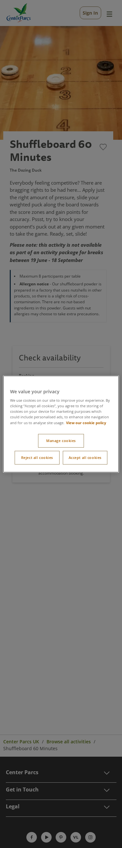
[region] (61, 424)
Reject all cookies (37, 457)
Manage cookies (61, 440)
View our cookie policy (86, 422)
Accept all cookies (85, 457)
